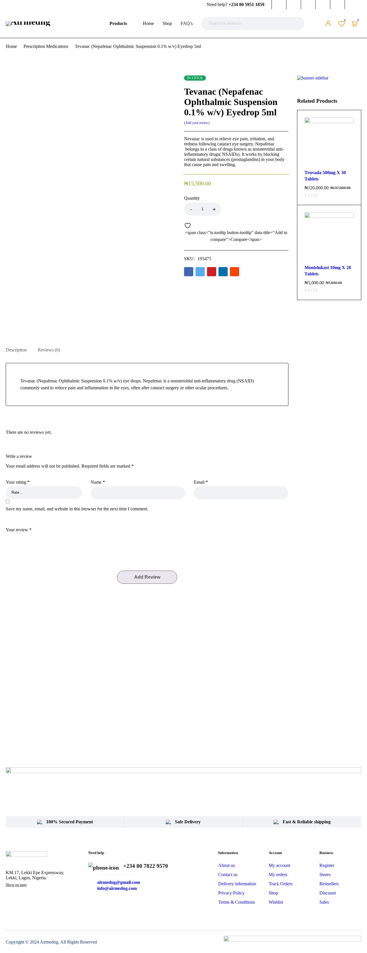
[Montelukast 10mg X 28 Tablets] (329, 237)
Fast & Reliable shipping (307, 821)
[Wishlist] (189, 225)
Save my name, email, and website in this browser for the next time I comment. (77, 508)
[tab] (16, 350)
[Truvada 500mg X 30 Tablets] (329, 142)
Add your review (196, 123)
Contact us (227, 874)
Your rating (18, 482)
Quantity (192, 198)
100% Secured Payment (69, 821)
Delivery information (237, 883)
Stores (325, 874)
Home (11, 46)
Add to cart (255, 209)
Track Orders (280, 883)
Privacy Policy (231, 892)
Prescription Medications (46, 46)
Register (326, 865)
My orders (278, 874)
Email (201, 482)
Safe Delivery (188, 821)
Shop (273, 892)
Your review (19, 529)
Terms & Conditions (236, 902)
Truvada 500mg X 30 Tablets (325, 175)
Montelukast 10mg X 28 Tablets (327, 270)
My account (279, 865)
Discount (327, 892)
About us (226, 865)
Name (98, 482)
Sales (324, 902)
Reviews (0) (49, 349)
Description (16, 349)
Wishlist (345, 20)
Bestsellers (329, 883)
